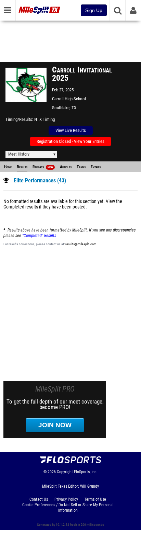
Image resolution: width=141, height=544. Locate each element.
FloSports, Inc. (86, 471)
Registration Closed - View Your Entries (70, 141)
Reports (43, 167)
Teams (81, 167)
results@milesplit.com (81, 244)
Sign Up (93, 10)
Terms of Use (95, 499)
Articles (66, 167)
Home (8, 167)
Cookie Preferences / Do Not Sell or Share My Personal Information (68, 507)
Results (22, 167)
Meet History (18, 154)
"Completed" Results (39, 235)
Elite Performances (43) (40, 181)
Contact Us (38, 499)
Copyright (65, 471)
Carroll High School (69, 98)
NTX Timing (44, 119)
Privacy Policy (66, 499)
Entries (96, 167)
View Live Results (70, 130)
